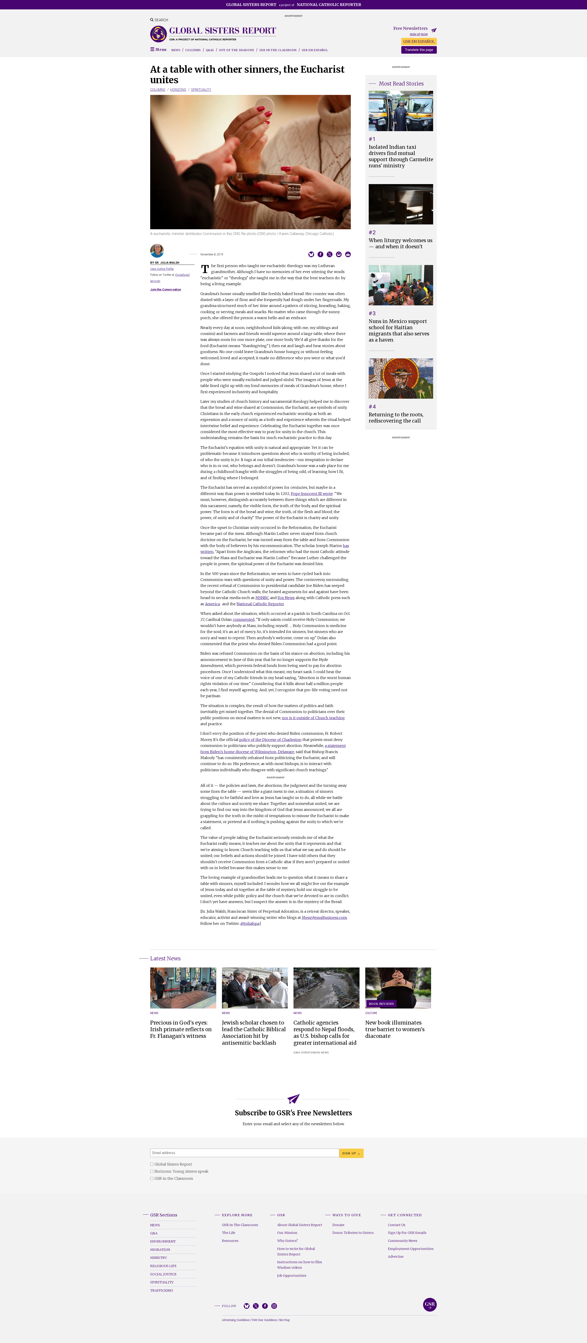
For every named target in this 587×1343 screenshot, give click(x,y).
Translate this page (419, 50)
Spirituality (201, 89)
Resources (230, 1241)
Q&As (210, 50)
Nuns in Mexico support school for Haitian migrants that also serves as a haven (399, 330)
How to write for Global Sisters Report (296, 1251)
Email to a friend (339, 254)
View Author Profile (162, 269)
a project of (293, 4)
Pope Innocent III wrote (312, 493)
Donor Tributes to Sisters (353, 1233)
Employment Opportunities (411, 1249)
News (175, 50)
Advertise (396, 1257)
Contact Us (396, 1225)
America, (212, 604)
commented (244, 619)
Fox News (286, 597)
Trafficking (161, 1290)
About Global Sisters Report (299, 1225)
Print (348, 254)
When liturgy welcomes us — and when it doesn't (400, 244)
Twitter (256, 1306)
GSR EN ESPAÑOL (419, 41)
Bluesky (246, 1306)
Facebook (265, 1306)
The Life (228, 1233)
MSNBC (262, 597)
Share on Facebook (320, 254)
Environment (163, 1241)
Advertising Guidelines (235, 1320)
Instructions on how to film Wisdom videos (299, 1265)
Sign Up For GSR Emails (407, 1233)
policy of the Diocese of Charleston (270, 739)
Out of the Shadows (236, 50)
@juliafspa (250, 923)
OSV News (322, 1052)
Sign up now (419, 34)
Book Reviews (381, 1004)
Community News (402, 1241)
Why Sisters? (287, 1241)
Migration (160, 1250)
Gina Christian (304, 1052)
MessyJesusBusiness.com (324, 917)
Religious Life (163, 1266)
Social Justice (163, 1274)
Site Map (284, 1320)
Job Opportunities (291, 1276)
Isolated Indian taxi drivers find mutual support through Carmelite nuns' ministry (401, 156)
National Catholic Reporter (260, 604)
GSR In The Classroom (240, 1225)
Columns (193, 50)
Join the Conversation (165, 289)
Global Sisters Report (430, 1305)
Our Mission (287, 1233)
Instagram (274, 1306)
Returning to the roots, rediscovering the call (396, 418)
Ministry (158, 1258)
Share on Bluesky (311, 254)
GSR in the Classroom (278, 50)
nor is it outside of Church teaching (313, 718)
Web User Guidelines (264, 1320)
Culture (371, 1013)
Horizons (178, 89)
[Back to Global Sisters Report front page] (213, 34)
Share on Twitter (329, 254)
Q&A (154, 1233)
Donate (338, 1225)
